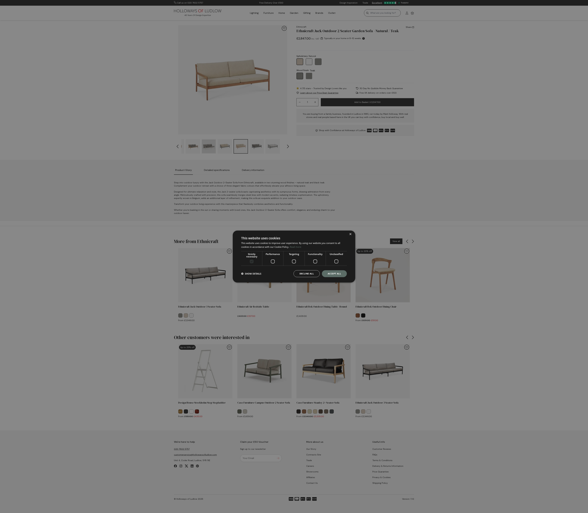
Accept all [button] (334, 273)
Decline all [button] (307, 273)
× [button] (350, 234)
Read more (295, 246)
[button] (251, 273)
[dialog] (294, 257)
